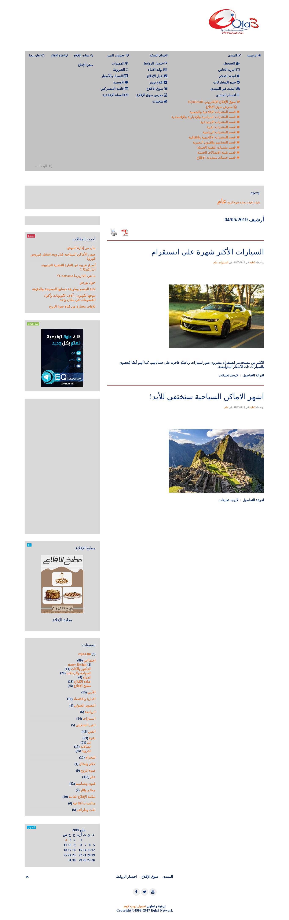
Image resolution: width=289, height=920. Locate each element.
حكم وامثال (87, 764)
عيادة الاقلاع (82, 681)
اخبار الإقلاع (155, 76)
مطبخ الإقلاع (85, 65)
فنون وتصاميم (85, 783)
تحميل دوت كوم (135, 906)
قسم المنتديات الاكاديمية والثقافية (213, 137)
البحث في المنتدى (223, 88)
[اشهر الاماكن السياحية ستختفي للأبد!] (185, 385)
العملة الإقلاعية (113, 95)
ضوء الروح (233, 202)
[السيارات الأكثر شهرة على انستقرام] (185, 240)
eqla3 (252, 262)
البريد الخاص (227, 69)
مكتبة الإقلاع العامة (82, 796)
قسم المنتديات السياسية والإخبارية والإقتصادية (204, 117)
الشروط (119, 69)
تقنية (92, 738)
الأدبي (91, 692)
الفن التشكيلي (85, 725)
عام (222, 201)
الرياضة (90, 712)
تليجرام (90, 757)
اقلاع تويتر (156, 82)
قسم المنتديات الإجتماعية (218, 122)
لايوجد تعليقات (228, 375)
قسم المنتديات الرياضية (220, 132)
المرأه (87, 677)
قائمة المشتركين (112, 88)
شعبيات (158, 101)
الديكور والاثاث (81, 669)
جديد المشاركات (225, 82)
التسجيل (229, 63)
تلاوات (257, 202)
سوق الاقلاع (155, 88)
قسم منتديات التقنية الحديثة (217, 147)
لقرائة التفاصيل (253, 375)
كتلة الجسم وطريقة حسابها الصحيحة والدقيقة (63, 289)
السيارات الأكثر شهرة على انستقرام (207, 252)
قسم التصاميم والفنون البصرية (215, 142)
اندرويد (86, 751)
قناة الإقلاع (58, 55)
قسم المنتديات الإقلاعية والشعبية (213, 112)
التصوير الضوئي (84, 705)
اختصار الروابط (154, 63)
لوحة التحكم (228, 76)
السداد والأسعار (112, 76)
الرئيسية (252, 55)
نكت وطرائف (86, 810)
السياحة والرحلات (78, 673)
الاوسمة (119, 82)
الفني (91, 731)
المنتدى (167, 876)
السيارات (223, 262)
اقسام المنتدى (226, 95)
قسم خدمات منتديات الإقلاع (217, 157)
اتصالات (85, 746)
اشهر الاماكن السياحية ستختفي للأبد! (207, 396)
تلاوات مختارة (246, 202)
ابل (89, 742)
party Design (77, 664)
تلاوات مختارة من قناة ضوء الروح (72, 306)
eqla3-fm (84, 654)
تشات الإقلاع (82, 55)
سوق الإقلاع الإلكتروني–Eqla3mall (212, 102)
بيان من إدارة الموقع (81, 248)
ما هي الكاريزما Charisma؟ (76, 276)
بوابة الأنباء (155, 69)
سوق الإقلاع (150, 876)
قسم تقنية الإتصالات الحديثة (217, 152)
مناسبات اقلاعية (84, 803)
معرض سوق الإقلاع (220, 107)
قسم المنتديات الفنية (222, 127)
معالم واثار (87, 790)
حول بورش (87, 282)
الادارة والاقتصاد (84, 699)
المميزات (118, 63)
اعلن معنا (35, 55)
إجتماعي (89, 660)
